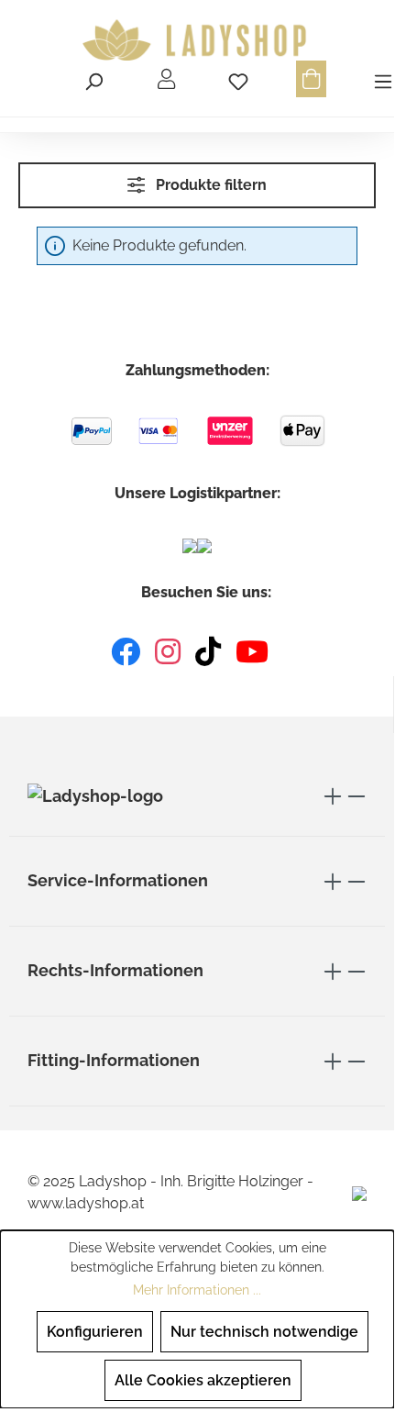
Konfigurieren (95, 1331)
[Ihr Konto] (166, 79)
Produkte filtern (209, 185)
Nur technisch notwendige (264, 1331)
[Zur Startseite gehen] (197, 40)
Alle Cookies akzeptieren (203, 1380)
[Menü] (380, 79)
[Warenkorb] (311, 79)
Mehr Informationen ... (197, 1290)
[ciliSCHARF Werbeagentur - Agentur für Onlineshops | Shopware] (359, 1192)
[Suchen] (93, 79)
